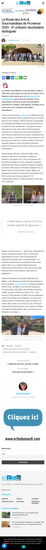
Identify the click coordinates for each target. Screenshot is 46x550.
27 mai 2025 (26, 40)
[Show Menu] (3, 3)
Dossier (19, 499)
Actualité (5, 499)
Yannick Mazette (21, 284)
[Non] (43, 543)
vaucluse (33, 352)
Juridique (35, 499)
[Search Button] (43, 3)
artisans (18, 346)
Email (3, 454)
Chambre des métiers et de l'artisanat (16, 349)
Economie (20, 501)
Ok (23, 547)
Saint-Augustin (24, 115)
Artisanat (10, 346)
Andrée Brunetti (14, 40)
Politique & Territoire (35, 502)
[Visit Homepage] (23, 3)
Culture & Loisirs (8, 501)
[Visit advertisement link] (23, 13)
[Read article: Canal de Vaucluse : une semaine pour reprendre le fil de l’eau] (6, 515)
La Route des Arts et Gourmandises (15, 352)
